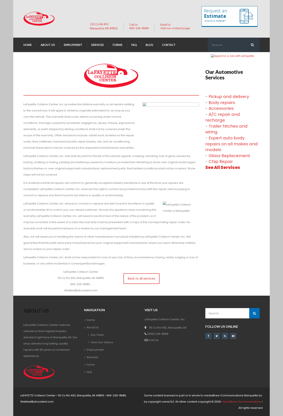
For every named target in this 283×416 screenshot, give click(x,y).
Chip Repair (221, 161)
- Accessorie (219, 108)
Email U (152, 340)
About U (48, 45)
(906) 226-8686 (157, 334)
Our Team (97, 335)
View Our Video (102, 342)
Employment (73, 45)
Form (117, 45)
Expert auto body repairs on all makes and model (231, 144)
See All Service (222, 167)
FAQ (134, 45)
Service (97, 45)
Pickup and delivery (229, 96)
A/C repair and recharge (222, 117)
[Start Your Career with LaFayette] (232, 56)
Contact (168, 45)
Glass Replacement (229, 156)
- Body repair (220, 102)
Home (27, 45)
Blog (149, 45)
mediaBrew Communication (241, 402)
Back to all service (141, 278)
